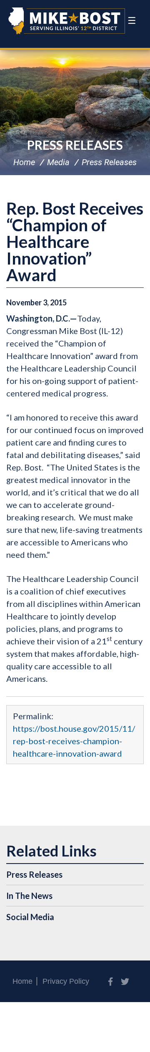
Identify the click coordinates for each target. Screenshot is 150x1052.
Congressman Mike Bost (66, 21)
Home (24, 162)
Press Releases (75, 144)
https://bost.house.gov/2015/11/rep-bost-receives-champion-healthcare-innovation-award (74, 740)
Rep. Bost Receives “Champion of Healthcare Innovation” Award (74, 241)
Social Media (30, 917)
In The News (29, 896)
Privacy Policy (65, 981)
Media (58, 162)
